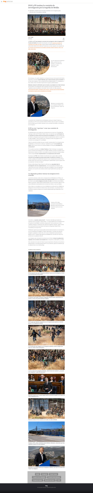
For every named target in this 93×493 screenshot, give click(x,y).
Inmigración (44, 474)
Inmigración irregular (37, 480)
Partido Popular (53, 474)
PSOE (58, 480)
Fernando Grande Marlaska (54, 477)
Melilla (37, 474)
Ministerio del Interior (49, 480)
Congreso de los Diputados (39, 477)
